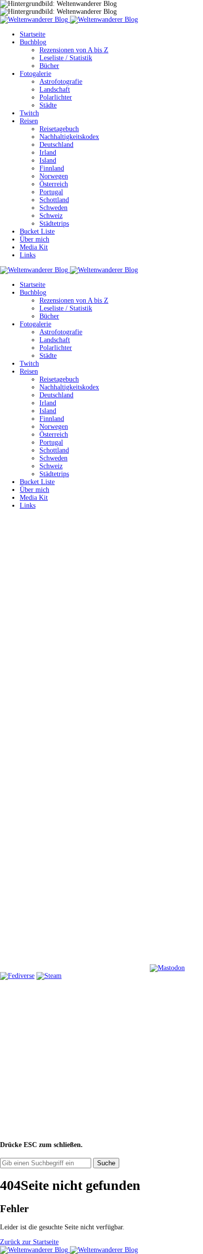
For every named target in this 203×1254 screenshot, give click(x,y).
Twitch (29, 113)
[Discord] (74, 892)
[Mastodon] (167, 968)
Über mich (34, 239)
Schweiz (51, 215)
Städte (48, 105)
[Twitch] (74, 968)
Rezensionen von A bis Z (73, 50)
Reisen (29, 121)
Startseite (32, 34)
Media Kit (34, 247)
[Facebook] (74, 588)
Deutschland (56, 144)
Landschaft (54, 89)
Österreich (53, 184)
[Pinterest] (74, 740)
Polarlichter (55, 97)
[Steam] (49, 975)
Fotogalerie (35, 73)
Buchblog (33, 42)
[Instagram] (74, 664)
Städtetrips (54, 223)
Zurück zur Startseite (29, 1242)
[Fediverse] (17, 975)
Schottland (54, 200)
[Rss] (74, 816)
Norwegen (53, 176)
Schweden (53, 207)
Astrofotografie (60, 81)
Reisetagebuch (59, 129)
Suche (106, 1163)
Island (47, 160)
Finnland (51, 168)
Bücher (49, 66)
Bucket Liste (37, 231)
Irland (47, 152)
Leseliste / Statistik (65, 58)
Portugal (51, 192)
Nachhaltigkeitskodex (69, 136)
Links (27, 255)
